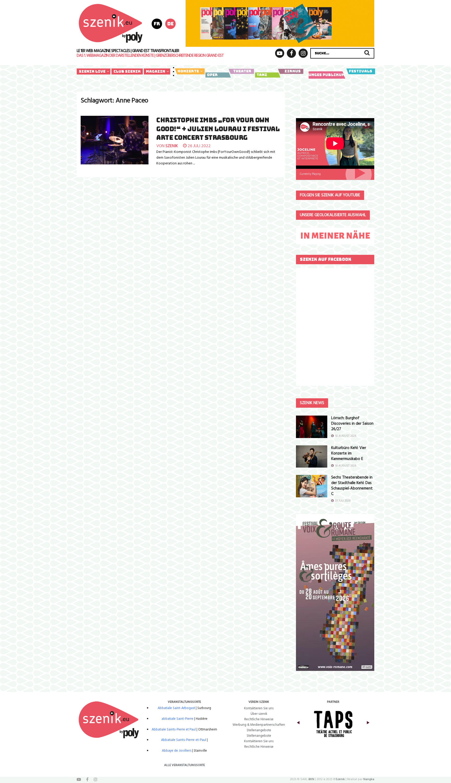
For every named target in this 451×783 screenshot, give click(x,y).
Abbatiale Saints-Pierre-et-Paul (183, 740)
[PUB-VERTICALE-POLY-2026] (335, 592)
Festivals (360, 71)
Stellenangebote (259, 730)
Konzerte (188, 71)
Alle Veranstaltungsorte (184, 765)
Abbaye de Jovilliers (176, 750)
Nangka (368, 779)
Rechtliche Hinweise (259, 719)
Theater (242, 71)
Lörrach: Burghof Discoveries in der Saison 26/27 (352, 423)
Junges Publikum (325, 74)
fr (157, 24)
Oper (212, 74)
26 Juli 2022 (199, 146)
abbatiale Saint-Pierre (177, 719)
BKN (311, 779)
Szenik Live (92, 71)
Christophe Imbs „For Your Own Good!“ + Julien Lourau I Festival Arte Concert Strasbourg (218, 129)
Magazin (155, 71)
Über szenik (259, 714)
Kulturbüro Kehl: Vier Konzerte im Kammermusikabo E (348, 453)
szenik (171, 146)
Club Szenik (127, 71)
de (170, 24)
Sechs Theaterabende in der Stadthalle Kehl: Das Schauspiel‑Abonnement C (352, 485)
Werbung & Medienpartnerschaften (259, 725)
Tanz (262, 74)
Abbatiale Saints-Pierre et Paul (174, 729)
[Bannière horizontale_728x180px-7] (280, 23)
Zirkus (292, 71)
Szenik (340, 779)
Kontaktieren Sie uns (259, 708)
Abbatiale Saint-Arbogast (176, 708)
